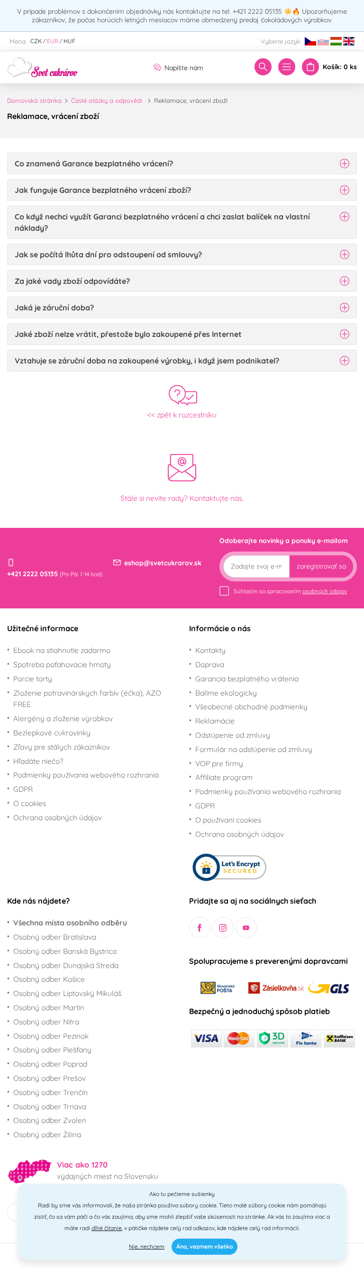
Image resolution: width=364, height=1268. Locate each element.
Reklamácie (215, 720)
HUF (69, 41)
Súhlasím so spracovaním (290, 591)
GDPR (23, 789)
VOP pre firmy (219, 763)
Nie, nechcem (146, 1246)
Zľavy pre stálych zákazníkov (61, 747)
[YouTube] (246, 927)
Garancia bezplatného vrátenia (247, 678)
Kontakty (210, 650)
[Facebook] (199, 927)
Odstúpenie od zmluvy (232, 735)
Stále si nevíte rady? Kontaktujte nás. (182, 498)
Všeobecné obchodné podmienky (251, 706)
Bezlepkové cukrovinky (52, 732)
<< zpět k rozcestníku (182, 414)
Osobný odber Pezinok (51, 1036)
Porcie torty (32, 678)
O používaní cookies (228, 819)
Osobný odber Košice (49, 979)
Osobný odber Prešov (49, 1078)
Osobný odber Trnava (49, 1106)
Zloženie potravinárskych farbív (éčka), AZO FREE (87, 698)
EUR (52, 41)
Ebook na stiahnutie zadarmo (61, 650)
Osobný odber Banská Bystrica (65, 951)
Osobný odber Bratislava (54, 937)
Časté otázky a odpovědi (106, 100)
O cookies (29, 803)
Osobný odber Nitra (46, 1021)
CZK (36, 41)
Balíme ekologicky (226, 692)
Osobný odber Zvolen (49, 1120)
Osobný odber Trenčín (50, 1092)
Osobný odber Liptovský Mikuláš (67, 993)
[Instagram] (223, 927)
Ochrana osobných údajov (57, 817)
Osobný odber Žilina (47, 1134)
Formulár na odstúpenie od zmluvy (253, 749)
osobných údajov (324, 591)
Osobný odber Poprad (50, 1064)
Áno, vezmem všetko (204, 1246)
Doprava (209, 664)
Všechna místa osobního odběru (70, 922)
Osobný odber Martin (48, 1007)
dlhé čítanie (106, 1228)
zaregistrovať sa (321, 566)
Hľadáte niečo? (38, 761)
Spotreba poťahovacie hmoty (62, 664)
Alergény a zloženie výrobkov (63, 718)
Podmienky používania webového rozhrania (86, 774)
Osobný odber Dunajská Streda (65, 965)
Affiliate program (224, 777)
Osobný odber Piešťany (52, 1049)
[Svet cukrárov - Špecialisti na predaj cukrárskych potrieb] (42, 66)
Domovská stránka (34, 100)
